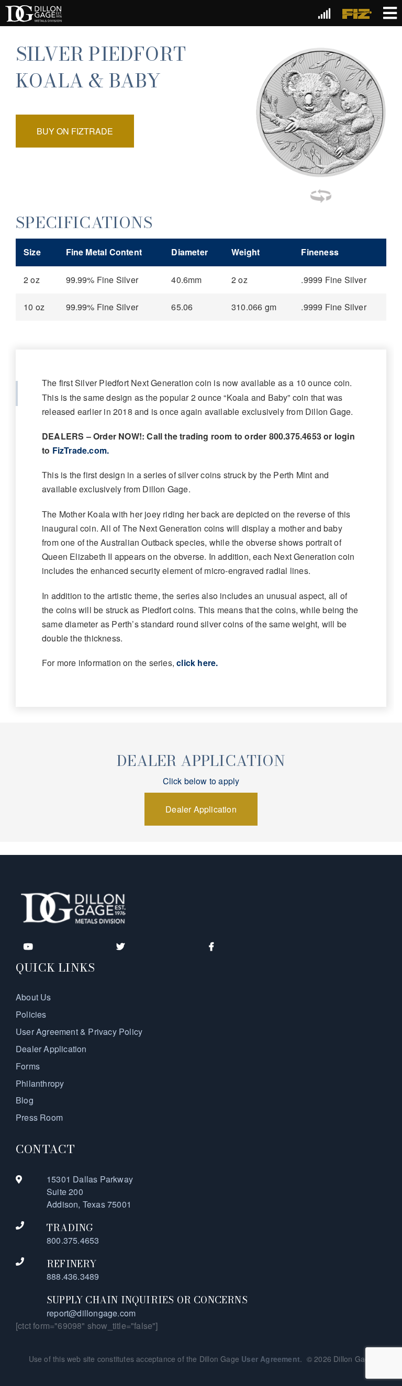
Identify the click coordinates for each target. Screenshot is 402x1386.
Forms (28, 1066)
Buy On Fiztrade (75, 131)
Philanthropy (40, 1083)
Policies (31, 1014)
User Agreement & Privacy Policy (79, 1032)
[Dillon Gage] (73, 907)
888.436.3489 (73, 1276)
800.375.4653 (73, 1240)
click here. (197, 663)
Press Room (39, 1117)
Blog (25, 1100)
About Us (33, 997)
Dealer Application (51, 1049)
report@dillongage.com (91, 1313)
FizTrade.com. (80, 450)
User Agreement (270, 1359)
